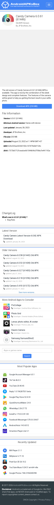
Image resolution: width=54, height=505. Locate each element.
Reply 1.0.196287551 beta (20, 391)
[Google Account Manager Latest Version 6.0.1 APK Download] (5, 374)
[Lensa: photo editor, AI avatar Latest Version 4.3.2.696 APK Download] (6, 323)
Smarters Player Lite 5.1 (19, 431)
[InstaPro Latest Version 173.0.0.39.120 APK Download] (5, 414)
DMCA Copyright (30, 500)
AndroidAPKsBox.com (22, 485)
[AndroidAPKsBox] (20, 5)
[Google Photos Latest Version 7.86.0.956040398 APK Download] (5, 473)
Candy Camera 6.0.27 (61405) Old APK (21, 270)
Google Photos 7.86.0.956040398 (23, 473)
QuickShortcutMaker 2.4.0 (20, 403)
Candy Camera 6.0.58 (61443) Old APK (21, 255)
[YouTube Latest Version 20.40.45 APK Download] (5, 386)
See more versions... (27, 292)
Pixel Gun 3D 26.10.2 (17, 462)
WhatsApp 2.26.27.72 (18, 408)
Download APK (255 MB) (27, 106)
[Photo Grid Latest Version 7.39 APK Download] (6, 315)
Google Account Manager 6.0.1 (22, 374)
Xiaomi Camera (18, 330)
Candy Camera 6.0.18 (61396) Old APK (21, 278)
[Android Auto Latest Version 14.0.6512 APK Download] (5, 425)
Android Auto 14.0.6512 (19, 425)
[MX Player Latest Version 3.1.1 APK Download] (5, 450)
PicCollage (16, 305)
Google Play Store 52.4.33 (19, 397)
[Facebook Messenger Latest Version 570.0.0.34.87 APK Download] (5, 420)
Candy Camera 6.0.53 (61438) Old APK (21, 263)
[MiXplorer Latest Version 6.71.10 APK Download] (5, 456)
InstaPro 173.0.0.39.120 (19, 414)
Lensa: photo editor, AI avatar (24, 322)
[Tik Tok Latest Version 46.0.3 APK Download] (5, 380)
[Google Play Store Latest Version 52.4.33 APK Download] (5, 397)
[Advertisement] (27, 58)
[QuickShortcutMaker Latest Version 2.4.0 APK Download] (5, 403)
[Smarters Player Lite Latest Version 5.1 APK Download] (5, 431)
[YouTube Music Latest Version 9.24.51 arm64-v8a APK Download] (5, 467)
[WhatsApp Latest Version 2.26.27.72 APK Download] (5, 408)
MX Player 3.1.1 (15, 450)
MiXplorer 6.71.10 (16, 456)
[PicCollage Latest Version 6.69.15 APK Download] (6, 306)
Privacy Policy (44, 500)
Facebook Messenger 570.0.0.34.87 (23, 420)
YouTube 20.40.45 (16, 386)
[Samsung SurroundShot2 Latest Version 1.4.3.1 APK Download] (6, 340)
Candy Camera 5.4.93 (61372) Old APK (21, 285)
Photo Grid (16, 313)
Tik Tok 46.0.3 (15, 380)
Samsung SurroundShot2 (22, 338)
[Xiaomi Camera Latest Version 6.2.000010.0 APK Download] (6, 331)
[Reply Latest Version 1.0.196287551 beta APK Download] (5, 391)
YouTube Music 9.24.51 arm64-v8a (23, 467)
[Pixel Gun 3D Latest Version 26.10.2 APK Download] (5, 462)
